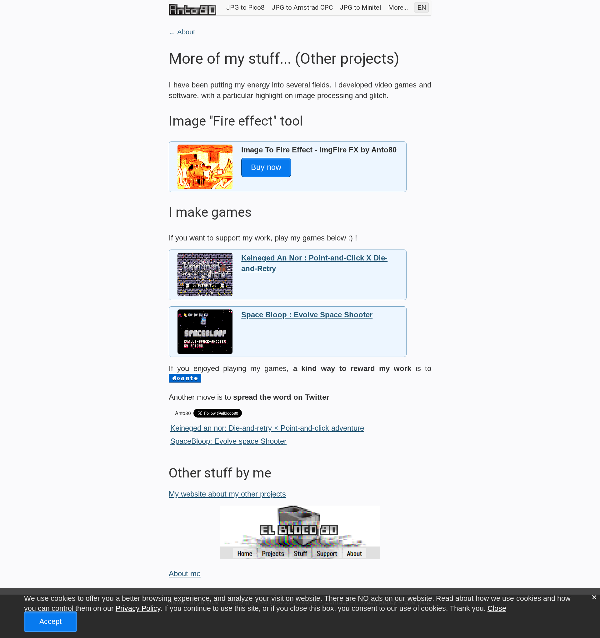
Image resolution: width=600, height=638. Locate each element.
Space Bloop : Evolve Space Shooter (306, 314)
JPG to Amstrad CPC (302, 7)
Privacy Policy (138, 608)
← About (182, 32)
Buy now (266, 167)
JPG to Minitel (360, 7)
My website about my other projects (227, 494)
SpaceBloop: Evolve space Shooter (228, 441)
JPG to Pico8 (245, 7)
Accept (50, 621)
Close (497, 608)
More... (398, 7)
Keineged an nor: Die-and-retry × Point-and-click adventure (267, 428)
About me (185, 573)
